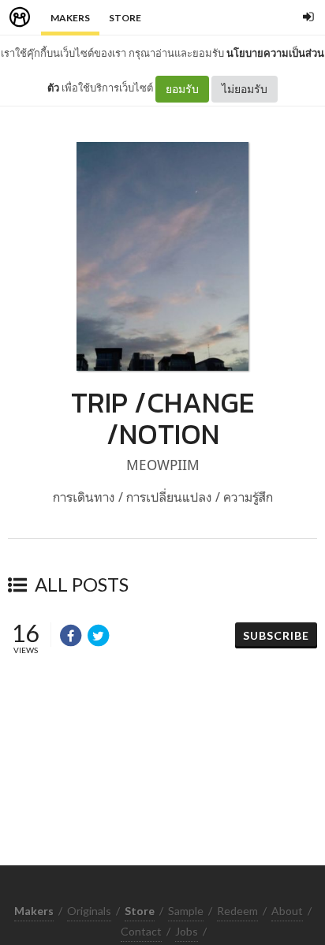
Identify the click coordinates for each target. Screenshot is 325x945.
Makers (70, 18)
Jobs (186, 931)
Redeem (237, 910)
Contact (141, 931)
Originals (89, 910)
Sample (186, 910)
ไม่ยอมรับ (244, 88)
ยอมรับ (182, 88)
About (287, 910)
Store (125, 18)
